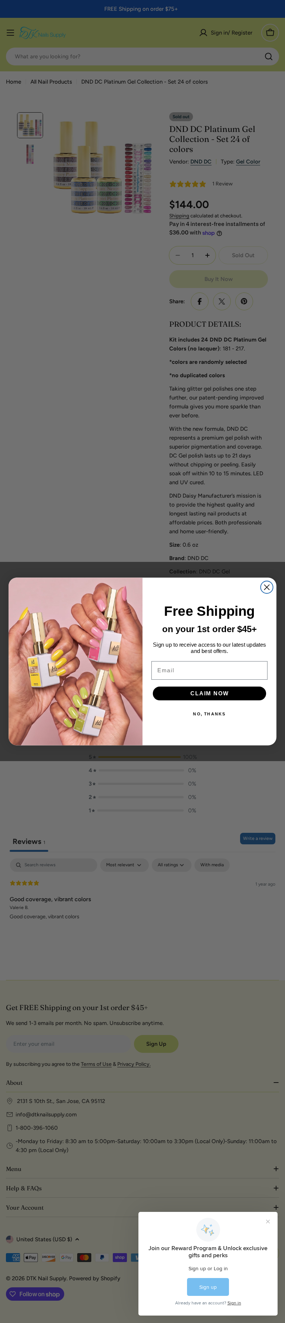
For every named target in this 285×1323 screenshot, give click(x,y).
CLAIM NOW (209, 693)
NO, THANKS (209, 714)
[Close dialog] (267, 587)
